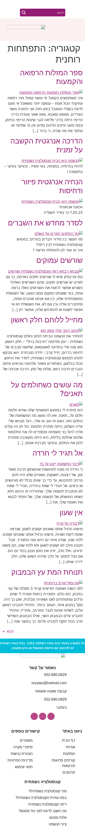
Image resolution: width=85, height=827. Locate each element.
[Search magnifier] (24, 12)
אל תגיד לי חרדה (57, 453)
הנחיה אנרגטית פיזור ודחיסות (52, 186)
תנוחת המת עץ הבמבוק (47, 572)
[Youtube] (34, 716)
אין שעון (71, 512)
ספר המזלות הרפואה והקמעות (51, 77)
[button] (75, 30)
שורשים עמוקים (59, 260)
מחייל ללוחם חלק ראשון (47, 319)
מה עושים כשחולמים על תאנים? (47, 389)
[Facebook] (42, 716)
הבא (8, 631)
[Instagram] (51, 716)
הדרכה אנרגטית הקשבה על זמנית (46, 145)
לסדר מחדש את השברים (45, 222)
